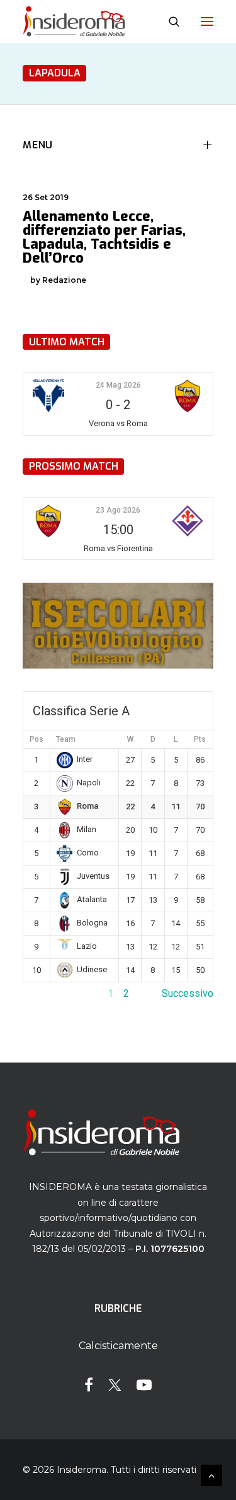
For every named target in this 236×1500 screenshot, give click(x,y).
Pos (36, 739)
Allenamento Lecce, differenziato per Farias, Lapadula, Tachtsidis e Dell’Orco (104, 237)
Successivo (187, 993)
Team (66, 739)
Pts (200, 739)
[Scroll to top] (211, 1474)
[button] (207, 21)
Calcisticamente (118, 1346)
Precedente (48, 993)
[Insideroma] (74, 21)
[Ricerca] (168, 21)
